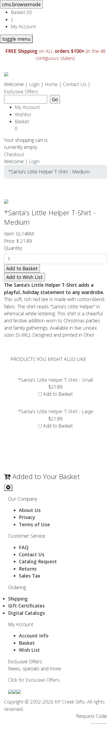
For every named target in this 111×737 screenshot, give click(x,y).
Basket (23, 125)
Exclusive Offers (21, 91)
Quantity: (14, 248)
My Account (23, 26)
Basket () (21, 12)
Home (51, 84)
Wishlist (23, 114)
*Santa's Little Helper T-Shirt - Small (55, 380)
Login (34, 84)
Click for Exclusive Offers (34, 680)
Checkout (14, 154)
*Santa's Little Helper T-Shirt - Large (55, 411)
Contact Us (74, 84)
